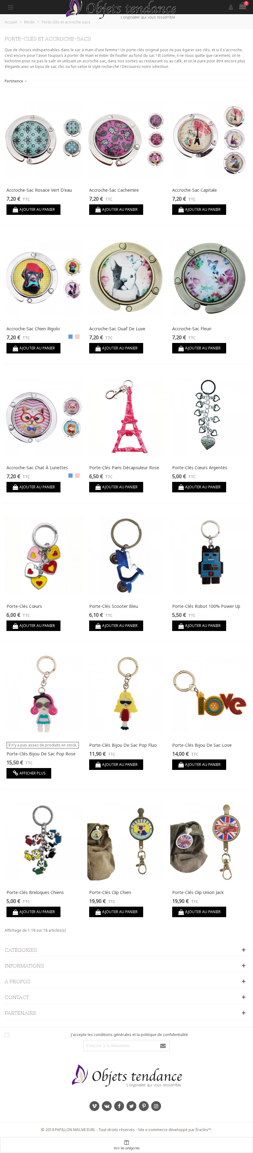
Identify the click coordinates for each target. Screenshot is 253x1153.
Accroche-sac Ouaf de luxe (117, 329)
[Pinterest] (144, 1106)
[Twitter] (131, 1106)
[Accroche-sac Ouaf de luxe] (126, 278)
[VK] (107, 1106)
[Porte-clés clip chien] (126, 841)
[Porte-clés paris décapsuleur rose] (126, 416)
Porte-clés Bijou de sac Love (202, 745)
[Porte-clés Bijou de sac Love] (209, 694)
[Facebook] (119, 1106)
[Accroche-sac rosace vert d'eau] (44, 139)
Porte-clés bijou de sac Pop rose (41, 754)
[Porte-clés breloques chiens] (44, 841)
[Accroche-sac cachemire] (126, 139)
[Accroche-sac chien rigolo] (44, 278)
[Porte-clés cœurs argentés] (209, 416)
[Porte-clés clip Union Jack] (209, 841)
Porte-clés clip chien (110, 892)
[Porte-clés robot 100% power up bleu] (209, 555)
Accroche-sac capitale (194, 190)
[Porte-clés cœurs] (44, 555)
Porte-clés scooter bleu (113, 606)
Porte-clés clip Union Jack (198, 892)
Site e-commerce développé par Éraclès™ (174, 1129)
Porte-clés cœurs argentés (199, 467)
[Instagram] (156, 1106)
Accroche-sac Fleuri (191, 329)
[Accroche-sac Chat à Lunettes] (44, 416)
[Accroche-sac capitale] (209, 139)
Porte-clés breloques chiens (35, 892)
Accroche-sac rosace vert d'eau (39, 190)
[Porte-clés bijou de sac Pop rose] (44, 694)
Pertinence (14, 81)
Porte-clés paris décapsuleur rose (124, 467)
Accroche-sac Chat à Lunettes (37, 467)
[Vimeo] (94, 1106)
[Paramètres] (10, 7)
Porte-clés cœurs (24, 606)
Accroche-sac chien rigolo (33, 329)
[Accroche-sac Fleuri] (209, 278)
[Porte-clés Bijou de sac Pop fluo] (126, 694)
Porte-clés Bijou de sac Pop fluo (123, 745)
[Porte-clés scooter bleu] (126, 555)
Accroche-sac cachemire (114, 190)
